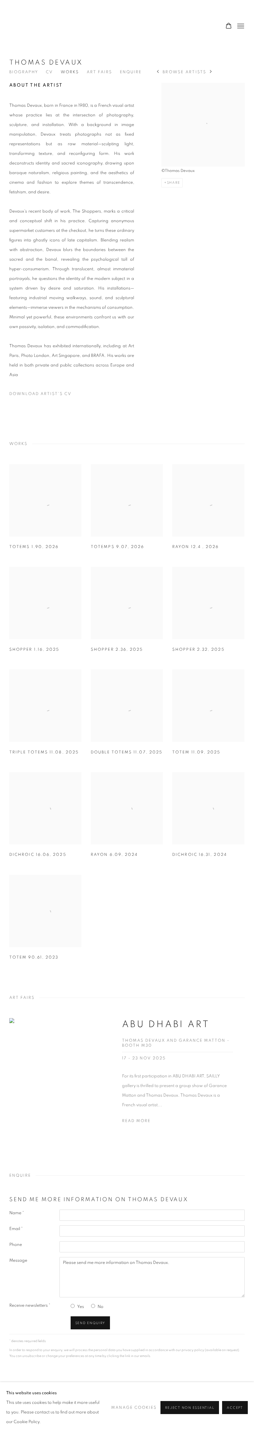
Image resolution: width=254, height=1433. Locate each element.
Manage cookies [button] (134, 1408)
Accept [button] (235, 1407)
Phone (15, 1244)
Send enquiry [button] (90, 1323)
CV (49, 72)
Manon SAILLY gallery (55, 26)
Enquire (131, 72)
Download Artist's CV (44, 395)
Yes (80, 1307)
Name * (16, 1213)
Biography (23, 72)
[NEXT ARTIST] (211, 72)
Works (70, 72)
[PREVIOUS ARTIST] (158, 72)
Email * (16, 1229)
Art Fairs (99, 72)
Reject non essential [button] (189, 1407)
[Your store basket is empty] (228, 26)
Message (18, 1260)
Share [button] (173, 182)
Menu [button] (240, 26)
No (100, 1307)
